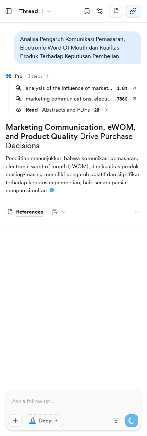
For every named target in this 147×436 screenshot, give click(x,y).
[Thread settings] (99, 11)
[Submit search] (131, 420)
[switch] (44, 420)
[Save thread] (87, 11)
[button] (77, 47)
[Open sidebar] (8, 11)
